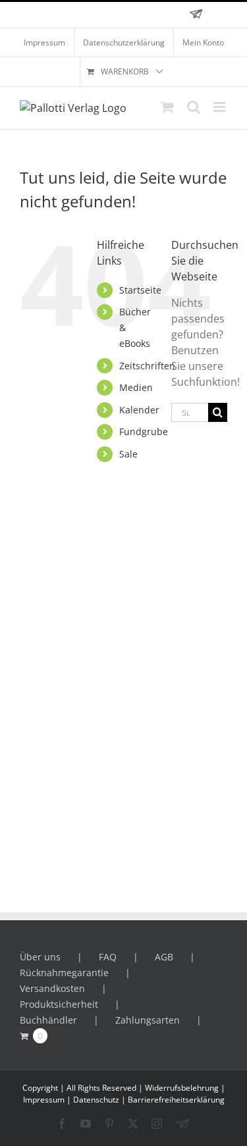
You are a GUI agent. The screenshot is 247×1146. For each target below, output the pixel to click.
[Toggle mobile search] (193, 107)
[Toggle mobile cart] (167, 107)
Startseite (140, 290)
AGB (164, 957)
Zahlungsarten (147, 1020)
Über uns (40, 957)
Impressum (44, 1099)
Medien (136, 387)
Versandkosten (52, 988)
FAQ (108, 957)
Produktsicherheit (59, 1004)
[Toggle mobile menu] (220, 107)
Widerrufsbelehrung (182, 1087)
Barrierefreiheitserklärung (176, 1099)
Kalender (139, 410)
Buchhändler (48, 1020)
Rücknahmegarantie (64, 972)
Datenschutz (96, 1099)
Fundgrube (143, 431)
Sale (128, 454)
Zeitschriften (147, 365)
